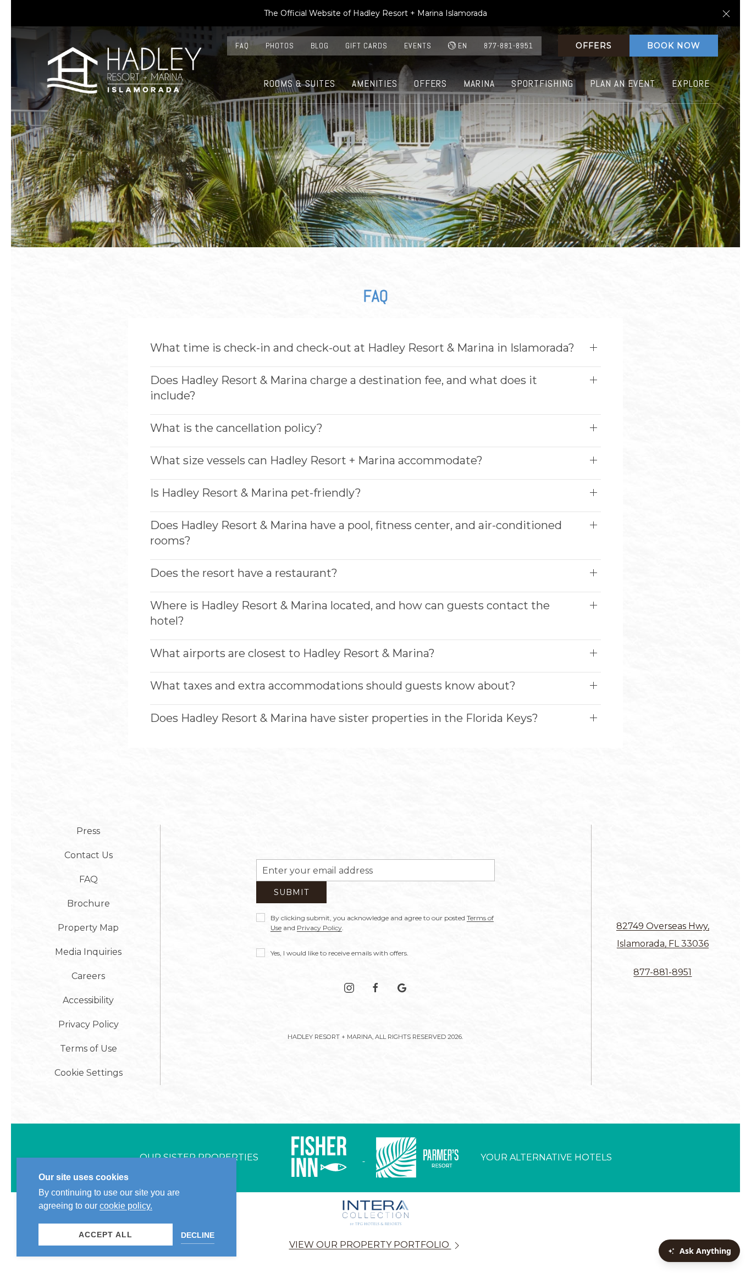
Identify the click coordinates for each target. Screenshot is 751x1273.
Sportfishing (542, 83)
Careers (88, 976)
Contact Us (88, 855)
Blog (320, 46)
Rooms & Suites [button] (299, 83)
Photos (280, 46)
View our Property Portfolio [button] (370, 1244)
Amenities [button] (374, 83)
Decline (197, 1235)
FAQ (242, 46)
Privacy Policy (319, 932)
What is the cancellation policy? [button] (236, 428)
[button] (726, 13)
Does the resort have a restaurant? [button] (244, 573)
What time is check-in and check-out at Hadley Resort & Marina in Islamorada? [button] (362, 347)
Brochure (88, 903)
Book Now (673, 46)
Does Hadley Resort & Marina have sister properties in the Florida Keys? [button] (344, 718)
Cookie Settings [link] (88, 1073)
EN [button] (462, 46)
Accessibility (88, 1000)
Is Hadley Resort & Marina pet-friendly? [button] (255, 492)
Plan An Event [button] (622, 83)
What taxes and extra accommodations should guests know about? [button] (333, 685)
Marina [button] (479, 83)
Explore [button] (691, 83)
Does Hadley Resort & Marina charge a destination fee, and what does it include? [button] (343, 388)
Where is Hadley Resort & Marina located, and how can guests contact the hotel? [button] (350, 613)
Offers (594, 46)
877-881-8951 (508, 46)
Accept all (105, 1234)
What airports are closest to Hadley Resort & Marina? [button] (292, 653)
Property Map (88, 927)
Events (418, 46)
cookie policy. (126, 1205)
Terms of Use (88, 1048)
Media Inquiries (88, 952)
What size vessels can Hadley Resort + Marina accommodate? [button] (316, 460)
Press (88, 831)
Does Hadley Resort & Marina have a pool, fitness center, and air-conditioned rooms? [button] (356, 533)
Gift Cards (366, 46)
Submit (291, 897)
